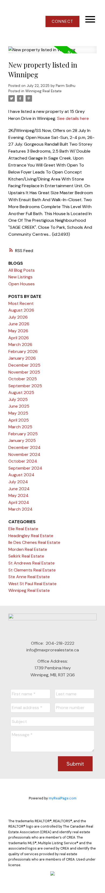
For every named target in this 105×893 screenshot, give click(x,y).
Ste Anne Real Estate (29, 577)
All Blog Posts (21, 270)
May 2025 (18, 413)
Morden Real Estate (27, 549)
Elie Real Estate (23, 529)
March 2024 (20, 509)
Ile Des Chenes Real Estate (34, 542)
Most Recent (21, 303)
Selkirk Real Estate (26, 556)
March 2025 (20, 427)
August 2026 (21, 310)
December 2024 (24, 447)
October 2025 (22, 379)
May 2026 (18, 331)
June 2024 (19, 489)
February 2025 (23, 434)
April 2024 (18, 502)
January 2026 (22, 358)
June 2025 (18, 406)
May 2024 (18, 495)
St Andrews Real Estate (31, 563)
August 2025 (21, 392)
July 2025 (18, 399)
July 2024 (18, 482)
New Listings (20, 277)
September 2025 (25, 386)
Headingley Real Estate (30, 535)
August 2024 (21, 475)
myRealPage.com (62, 798)
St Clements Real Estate (32, 570)
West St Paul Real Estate (32, 583)
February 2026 (23, 351)
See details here (73, 118)
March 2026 (20, 344)
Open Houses (21, 284)
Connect (62, 21)
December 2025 (24, 365)
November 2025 (24, 372)
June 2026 (18, 324)
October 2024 (22, 461)
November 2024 (24, 454)
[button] (62, 21)
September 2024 (25, 468)
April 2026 (18, 338)
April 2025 (18, 420)
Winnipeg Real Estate (43, 91)
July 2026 (18, 317)
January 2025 (22, 440)
